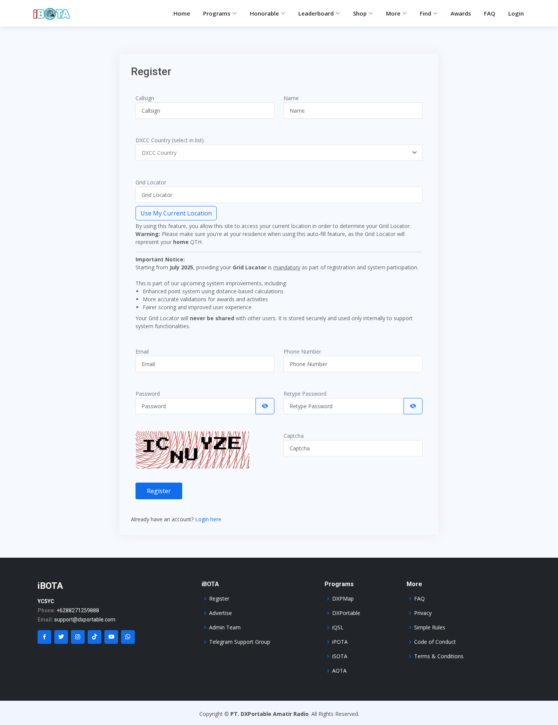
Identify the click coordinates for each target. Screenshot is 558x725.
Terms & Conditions (438, 656)
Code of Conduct (435, 642)
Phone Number (302, 351)
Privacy (423, 613)
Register (159, 491)
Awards (461, 13)
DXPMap (343, 598)
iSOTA (339, 656)
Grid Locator (151, 182)
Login (516, 13)
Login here (208, 519)
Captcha (294, 435)
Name (291, 98)
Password (148, 393)
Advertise (220, 613)
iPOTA (340, 642)
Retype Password (305, 393)
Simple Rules (429, 627)
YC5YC (46, 601)
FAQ (489, 13)
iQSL (338, 627)
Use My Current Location (176, 213)
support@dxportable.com (84, 619)
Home (181, 13)
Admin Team (225, 627)
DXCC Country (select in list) (170, 140)
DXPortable (346, 613)
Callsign (145, 98)
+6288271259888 (78, 610)
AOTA (339, 670)
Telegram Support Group (239, 642)
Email (142, 351)
